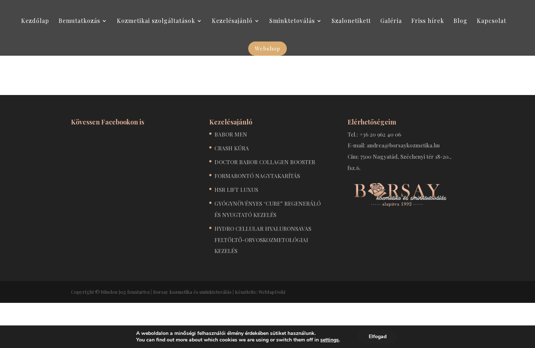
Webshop (267, 48)
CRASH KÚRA (231, 148)
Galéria (391, 21)
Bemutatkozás (79, 21)
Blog (460, 21)
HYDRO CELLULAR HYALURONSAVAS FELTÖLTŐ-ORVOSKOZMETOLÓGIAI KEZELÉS (262, 239)
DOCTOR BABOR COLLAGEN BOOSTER (264, 162)
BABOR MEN (230, 134)
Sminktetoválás (292, 21)
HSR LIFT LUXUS (236, 189)
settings (329, 340)
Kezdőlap (35, 21)
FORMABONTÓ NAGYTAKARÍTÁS (257, 175)
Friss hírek (427, 21)
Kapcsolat (491, 21)
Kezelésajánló (232, 21)
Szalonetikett (351, 21)
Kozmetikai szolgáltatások (156, 21)
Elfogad (378, 336)
